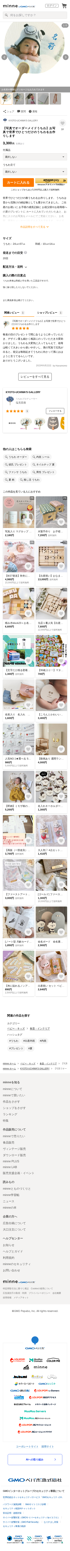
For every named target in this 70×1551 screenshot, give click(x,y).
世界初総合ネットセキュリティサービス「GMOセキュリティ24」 (33, 1497)
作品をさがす (11, 1101)
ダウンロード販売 (14, 1155)
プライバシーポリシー (39, 1293)
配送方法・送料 (13, 266)
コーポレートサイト (27, 1446)
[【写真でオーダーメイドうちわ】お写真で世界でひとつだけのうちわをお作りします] (35, 327)
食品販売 (8, 1142)
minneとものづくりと (17, 1188)
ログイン (52, 5)
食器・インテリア (40, 1028)
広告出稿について (14, 1223)
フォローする (55, 411)
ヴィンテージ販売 (14, 1148)
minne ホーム (9, 1063)
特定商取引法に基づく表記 (16, 1288)
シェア (10, 111)
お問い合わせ (11, 1270)
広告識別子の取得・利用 (15, 1293)
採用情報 (7, 1297)
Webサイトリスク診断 (35, 1504)
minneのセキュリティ (17, 1264)
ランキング (10, 1114)
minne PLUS (11, 1161)
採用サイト (47, 1446)
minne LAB (10, 1167)
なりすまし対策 (51, 1522)
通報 (34, 111)
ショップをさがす (14, 1107)
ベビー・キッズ (16, 1028)
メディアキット (21, 1297)
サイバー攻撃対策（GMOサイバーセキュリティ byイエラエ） (31, 1517)
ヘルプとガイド (13, 1251)
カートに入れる (18, 182)
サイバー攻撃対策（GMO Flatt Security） (21, 1522)
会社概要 (56, 1293)
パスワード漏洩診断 (12, 1504)
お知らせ (8, 1245)
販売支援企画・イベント (18, 1173)
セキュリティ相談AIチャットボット (19, 1508)
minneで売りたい (14, 1136)
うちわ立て (9, 164)
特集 (6, 1120)
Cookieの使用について (42, 1288)
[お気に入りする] (62, 123)
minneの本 (10, 1207)
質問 (23, 111)
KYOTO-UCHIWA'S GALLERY (23, 120)
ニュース (8, 1201)
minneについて (12, 1088)
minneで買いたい (14, 1095)
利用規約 (8, 1257)
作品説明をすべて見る (32, 226)
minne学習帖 (11, 1194)
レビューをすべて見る (35, 376)
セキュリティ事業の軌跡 (14, 1526)
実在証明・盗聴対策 (12, 1513)
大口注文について (14, 1229)
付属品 (6, 149)
